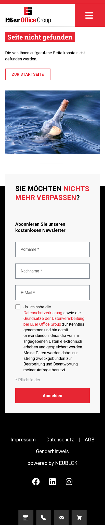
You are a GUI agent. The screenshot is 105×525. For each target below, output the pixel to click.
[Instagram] (69, 481)
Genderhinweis (52, 451)
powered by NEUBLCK (52, 463)
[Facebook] (36, 481)
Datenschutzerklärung (42, 312)
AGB (90, 440)
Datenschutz (60, 440)
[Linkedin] (52, 481)
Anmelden (52, 395)
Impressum (23, 440)
